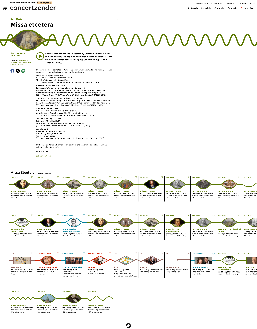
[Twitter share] (18, 71)
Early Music (16, 19)
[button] (40, 56)
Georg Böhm (23, 60)
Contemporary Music (44, 253)
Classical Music (67, 215)
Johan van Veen (43, 156)
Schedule (206, 8)
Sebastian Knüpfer (16, 65)
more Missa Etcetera (43, 173)
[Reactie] (23, 71)
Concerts (232, 8)
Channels (219, 8)
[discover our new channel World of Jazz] (44, 3)
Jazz (12, 253)
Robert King (27, 62)
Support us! (218, 3)
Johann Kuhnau (15, 62)
